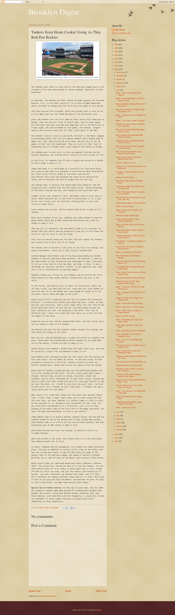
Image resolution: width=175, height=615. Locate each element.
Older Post (101, 591)
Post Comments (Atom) (47, 596)
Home (68, 591)
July (118, 90)
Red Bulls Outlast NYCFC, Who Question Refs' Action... (128, 282)
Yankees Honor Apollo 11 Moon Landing (130, 203)
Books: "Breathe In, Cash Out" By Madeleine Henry (128, 335)
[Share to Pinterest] (74, 508)
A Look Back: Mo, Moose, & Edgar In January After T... (130, 248)
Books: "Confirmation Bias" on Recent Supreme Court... (130, 99)
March (119, 423)
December (120, 72)
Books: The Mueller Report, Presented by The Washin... (130, 193)
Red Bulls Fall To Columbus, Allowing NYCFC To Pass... (130, 142)
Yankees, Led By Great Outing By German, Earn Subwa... (128, 375)
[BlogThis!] (67, 508)
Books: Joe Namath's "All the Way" (129, 252)
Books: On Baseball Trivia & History (129, 303)
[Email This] (64, 508)
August (119, 86)
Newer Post (34, 591)
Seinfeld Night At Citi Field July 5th (129, 365)
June (118, 412)
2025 (117, 48)
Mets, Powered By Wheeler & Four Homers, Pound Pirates (129, 153)
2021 (117, 62)
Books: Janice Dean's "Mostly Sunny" (130, 307)
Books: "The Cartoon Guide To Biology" (130, 121)
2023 (117, 55)
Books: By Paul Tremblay (125, 316)
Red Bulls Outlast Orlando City (127, 215)
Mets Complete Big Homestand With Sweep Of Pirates (129, 136)
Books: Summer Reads (124, 206)
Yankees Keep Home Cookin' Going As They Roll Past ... (130, 237)
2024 (117, 52)
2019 (117, 69)
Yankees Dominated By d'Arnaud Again (130, 278)
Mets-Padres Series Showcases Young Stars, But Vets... (130, 198)
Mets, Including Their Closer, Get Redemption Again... (128, 352)
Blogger (99, 610)
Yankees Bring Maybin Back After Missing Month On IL (128, 158)
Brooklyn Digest (54, 12)
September (120, 83)
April (118, 419)
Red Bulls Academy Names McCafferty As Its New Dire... (130, 125)
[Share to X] (69, 508)
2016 (117, 441)
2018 (117, 434)
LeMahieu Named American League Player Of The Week (129, 403)
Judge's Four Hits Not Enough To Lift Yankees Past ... (129, 299)
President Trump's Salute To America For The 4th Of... (129, 370)
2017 (117, 438)
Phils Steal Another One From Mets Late (131, 362)
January (119, 430)
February (119, 426)
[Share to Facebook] (71, 508)
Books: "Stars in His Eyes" (126, 408)
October (119, 79)
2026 (117, 44)
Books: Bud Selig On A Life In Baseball (130, 331)
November (120, 76)
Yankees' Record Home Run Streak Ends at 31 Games (129, 386)
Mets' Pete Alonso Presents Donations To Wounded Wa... (130, 147)
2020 (117, 66)
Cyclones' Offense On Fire (126, 163)
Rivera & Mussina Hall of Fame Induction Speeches (127, 220)
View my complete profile (121, 33)
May (118, 416)
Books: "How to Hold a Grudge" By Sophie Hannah (129, 311)
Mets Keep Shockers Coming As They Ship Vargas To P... (130, 110)
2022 (117, 59)
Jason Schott (119, 30)
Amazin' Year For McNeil (125, 177)
